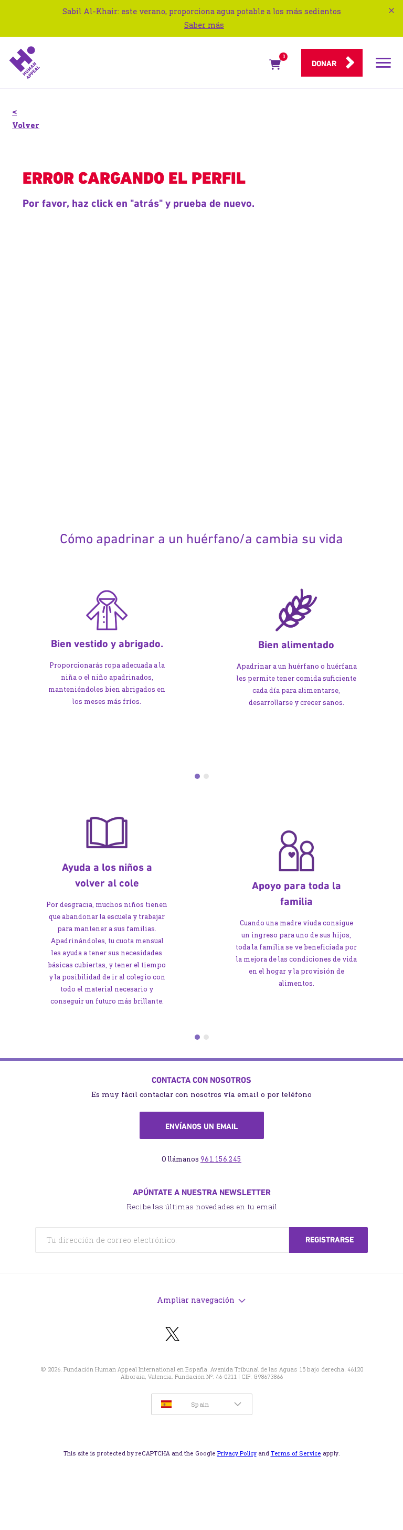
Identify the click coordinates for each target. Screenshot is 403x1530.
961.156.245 (220, 1159)
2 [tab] (206, 776)
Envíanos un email (201, 1126)
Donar (324, 63)
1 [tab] (197, 776)
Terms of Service (296, 1453)
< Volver (25, 118)
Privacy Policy (237, 1453)
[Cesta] (275, 67)
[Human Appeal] (136, 63)
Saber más (204, 25)
